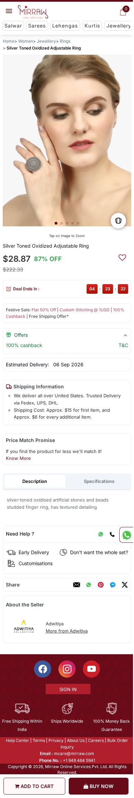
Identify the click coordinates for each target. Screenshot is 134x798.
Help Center (17, 740)
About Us (75, 740)
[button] (56, 223)
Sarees (37, 26)
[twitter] (124, 584)
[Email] (76, 584)
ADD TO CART (36, 786)
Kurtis (92, 26)
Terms (38, 740)
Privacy (55, 740)
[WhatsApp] (100, 534)
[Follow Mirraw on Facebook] (42, 669)
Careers (95, 740)
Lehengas (65, 26)
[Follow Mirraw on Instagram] (66, 669)
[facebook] (112, 584)
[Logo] (33, 12)
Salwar (13, 26)
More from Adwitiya (67, 631)
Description (34, 481)
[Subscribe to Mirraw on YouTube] (91, 669)
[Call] (112, 534)
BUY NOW (100, 786)
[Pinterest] (100, 584)
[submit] (122, 256)
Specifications (99, 481)
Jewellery (119, 26)
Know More (18, 458)
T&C (123, 345)
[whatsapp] (88, 584)
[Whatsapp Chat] (126, 535)
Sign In (67, 689)
